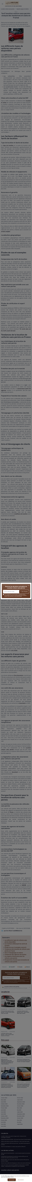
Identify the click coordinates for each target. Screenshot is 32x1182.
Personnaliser (21, 1179)
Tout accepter (12, 1179)
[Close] (28, 585)
